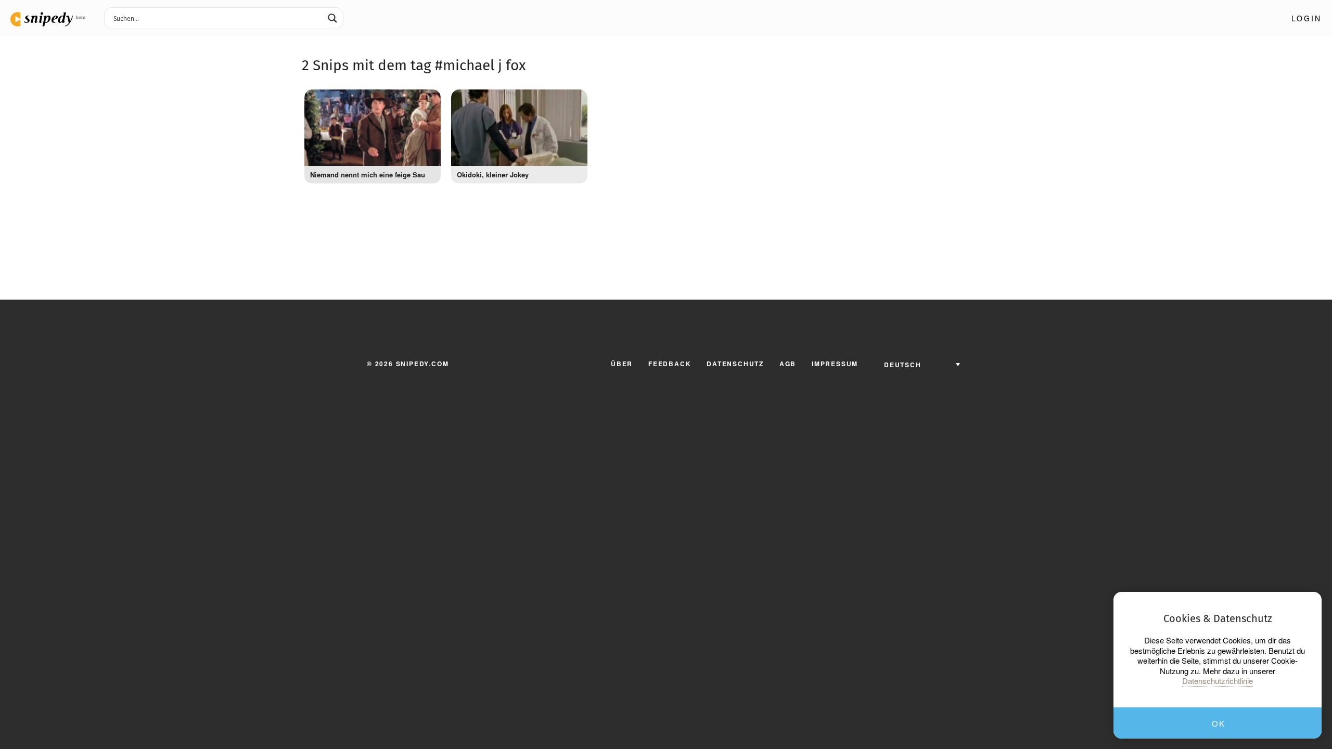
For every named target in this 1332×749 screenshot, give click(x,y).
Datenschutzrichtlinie (1217, 681)
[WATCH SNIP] (427, 99)
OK (1218, 723)
